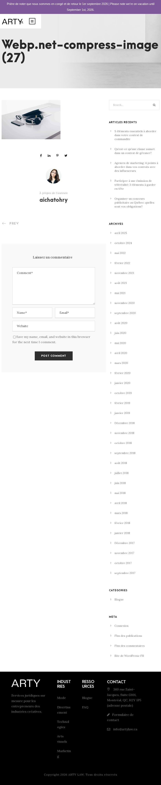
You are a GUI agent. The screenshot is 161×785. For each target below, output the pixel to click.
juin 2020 (120, 333)
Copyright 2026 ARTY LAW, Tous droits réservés (80, 774)
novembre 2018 (124, 433)
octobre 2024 (123, 243)
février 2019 (122, 403)
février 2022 (122, 263)
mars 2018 (121, 513)
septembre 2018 (124, 453)
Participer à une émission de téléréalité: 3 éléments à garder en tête (135, 184)
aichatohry (53, 200)
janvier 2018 (122, 533)
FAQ (85, 707)
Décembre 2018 (124, 423)
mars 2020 (121, 363)
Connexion (121, 626)
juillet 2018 (121, 473)
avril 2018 (120, 503)
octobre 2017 (123, 563)
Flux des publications (128, 636)
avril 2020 (120, 353)
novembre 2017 (124, 553)
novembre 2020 (124, 303)
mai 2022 (120, 253)
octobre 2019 (123, 393)
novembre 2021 (124, 273)
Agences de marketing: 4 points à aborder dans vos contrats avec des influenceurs (136, 167)
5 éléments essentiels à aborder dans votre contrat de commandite (135, 135)
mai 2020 (120, 343)
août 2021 (120, 283)
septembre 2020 (125, 313)
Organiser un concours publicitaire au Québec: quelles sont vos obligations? (134, 202)
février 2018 (122, 523)
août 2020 (120, 323)
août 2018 (120, 463)
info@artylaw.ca (125, 729)
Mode (61, 698)
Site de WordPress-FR (129, 656)
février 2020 (122, 373)
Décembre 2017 (124, 543)
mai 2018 (120, 493)
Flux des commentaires (129, 646)
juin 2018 (120, 483)
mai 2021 (119, 293)
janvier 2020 (122, 383)
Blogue (119, 599)
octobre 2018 (123, 443)
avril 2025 (120, 233)
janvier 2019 (122, 413)
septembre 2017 (124, 573)
